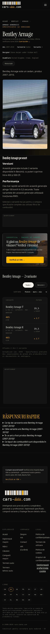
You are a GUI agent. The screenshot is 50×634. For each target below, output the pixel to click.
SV (5, 600)
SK (29, 595)
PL (17, 595)
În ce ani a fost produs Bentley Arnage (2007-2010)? (22, 437)
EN (5, 589)
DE (17, 589)
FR (23, 589)
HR (5, 595)
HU (35, 595)
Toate (28, 285)
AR (29, 600)
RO (11, 589)
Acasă (5, 21)
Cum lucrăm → (24, 41)
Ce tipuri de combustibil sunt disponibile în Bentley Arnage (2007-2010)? (24, 443)
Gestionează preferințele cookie (43, 568)
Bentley (15, 21)
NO (41, 595)
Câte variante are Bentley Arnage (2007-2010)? (23, 431)
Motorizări (9, 63)
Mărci (5, 546)
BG (17, 600)
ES (29, 589)
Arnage (25, 21)
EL (11, 600)
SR (41, 589)
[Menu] (45, 5)
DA (23, 600)
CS (23, 595)
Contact (23, 542)
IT (35, 589)
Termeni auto (8, 563)
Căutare (6, 551)
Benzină (41, 285)
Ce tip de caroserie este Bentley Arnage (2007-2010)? (23, 424)
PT (11, 595)
